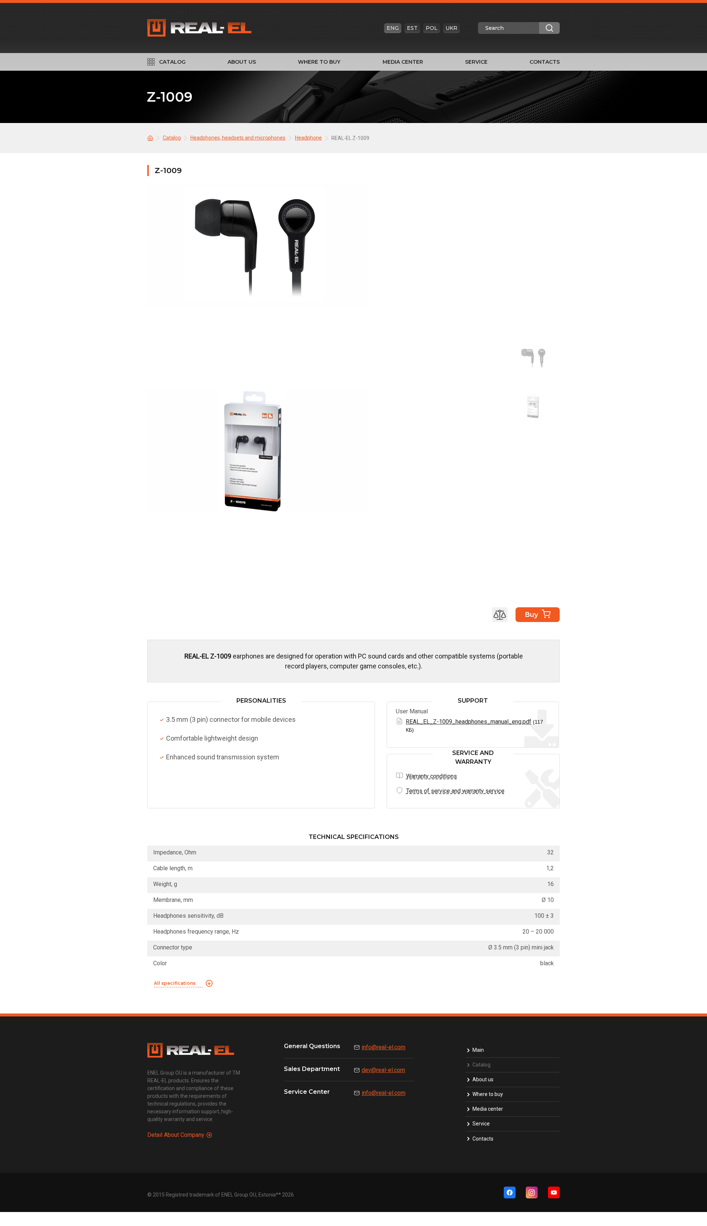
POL (431, 28)
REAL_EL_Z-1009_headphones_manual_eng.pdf (468, 721)
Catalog (172, 62)
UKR (451, 28)
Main (478, 1050)
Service (476, 61)
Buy (531, 615)
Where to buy (319, 61)
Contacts (545, 61)
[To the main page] (151, 137)
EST (412, 28)
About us (242, 61)
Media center (403, 61)
